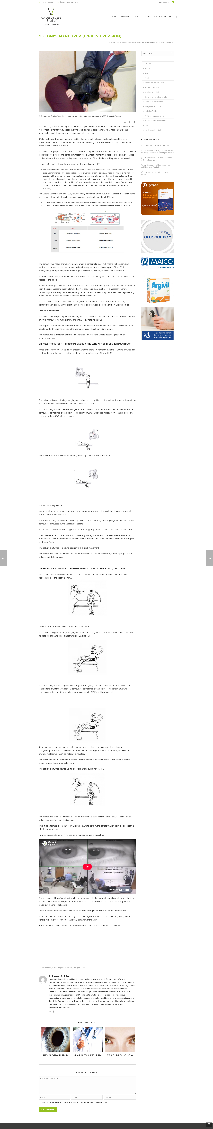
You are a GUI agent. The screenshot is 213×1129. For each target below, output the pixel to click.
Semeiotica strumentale (154, 102)
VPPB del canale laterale (111, 116)
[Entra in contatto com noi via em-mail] (50, 1012)
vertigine (76, 968)
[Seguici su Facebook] (53, 1012)
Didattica (148, 125)
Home (114, 17)
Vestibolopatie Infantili (153, 130)
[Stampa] (125, 122)
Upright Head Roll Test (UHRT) (120, 1055)
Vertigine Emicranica (153, 107)
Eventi (147, 17)
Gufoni (41, 968)
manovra (47, 968)
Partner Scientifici (162, 17)
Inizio (111, 42)
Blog (137, 17)
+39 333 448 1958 (48, 2)
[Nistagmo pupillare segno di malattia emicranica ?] (55, 1039)
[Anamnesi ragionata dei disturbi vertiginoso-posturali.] (88, 1039)
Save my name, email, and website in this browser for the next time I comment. (74, 1102)
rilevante (68, 968)
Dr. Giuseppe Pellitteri (49, 116)
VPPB (83, 968)
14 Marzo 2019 (71, 116)
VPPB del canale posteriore (155, 121)
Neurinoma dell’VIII (152, 92)
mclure (55, 968)
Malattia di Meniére (152, 88)
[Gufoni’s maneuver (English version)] (87, 81)
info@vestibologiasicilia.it (70, 2)
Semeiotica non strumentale (128, 42)
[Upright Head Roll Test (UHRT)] (120, 1039)
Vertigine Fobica (151, 111)
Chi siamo (148, 64)
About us (125, 17)
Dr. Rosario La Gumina (153, 158)
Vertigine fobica (163, 145)
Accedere (165, 2)
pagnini (61, 968)
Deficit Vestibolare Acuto (154, 83)
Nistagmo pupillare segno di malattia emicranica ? (56, 1055)
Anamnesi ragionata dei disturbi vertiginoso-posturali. (88, 1055)
